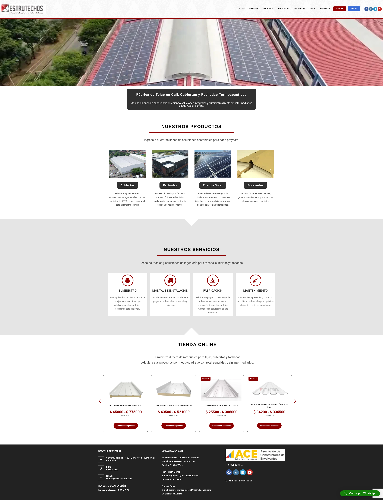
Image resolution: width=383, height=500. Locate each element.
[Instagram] (236, 472)
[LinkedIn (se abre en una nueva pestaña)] (375, 9)
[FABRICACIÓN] (213, 280)
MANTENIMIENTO (255, 290)
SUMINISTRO (128, 290)
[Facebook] (229, 472)
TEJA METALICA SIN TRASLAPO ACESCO (173, 406)
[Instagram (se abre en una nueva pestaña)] (371, 9)
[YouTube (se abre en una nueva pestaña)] (380, 9)
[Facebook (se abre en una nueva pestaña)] (366, 9)
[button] (99, 400)
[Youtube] (250, 472)
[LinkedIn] (243, 472)
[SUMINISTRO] (127, 280)
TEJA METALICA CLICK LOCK (269, 406)
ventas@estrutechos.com (119, 478)
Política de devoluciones (240, 480)
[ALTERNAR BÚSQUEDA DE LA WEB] (362, 8)
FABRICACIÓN (212, 290)
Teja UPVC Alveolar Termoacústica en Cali (221, 406)
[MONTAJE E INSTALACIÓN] (170, 280)
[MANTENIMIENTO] (255, 280)
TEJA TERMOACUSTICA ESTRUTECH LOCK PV (126, 406)
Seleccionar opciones (126, 425)
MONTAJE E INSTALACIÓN (170, 290)
